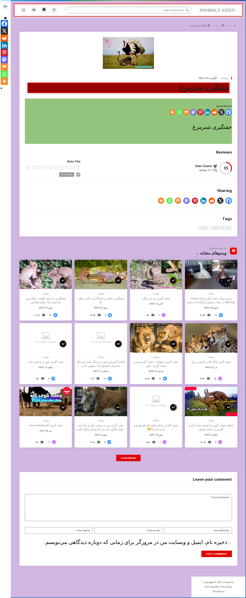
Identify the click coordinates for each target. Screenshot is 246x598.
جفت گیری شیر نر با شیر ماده (46, 362)
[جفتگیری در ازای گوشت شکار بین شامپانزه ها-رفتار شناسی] (45, 274)
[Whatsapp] (179, 112)
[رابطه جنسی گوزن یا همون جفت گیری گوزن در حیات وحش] (211, 401)
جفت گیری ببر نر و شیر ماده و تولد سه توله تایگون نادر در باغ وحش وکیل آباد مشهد (101, 429)
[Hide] (1, 88)
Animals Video (217, 10)
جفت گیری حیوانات (221, 228)
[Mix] (186, 112)
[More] (172, 112)
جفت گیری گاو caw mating (46, 425)
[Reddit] (214, 112)
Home (229, 25)
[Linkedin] (207, 112)
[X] (221, 112)
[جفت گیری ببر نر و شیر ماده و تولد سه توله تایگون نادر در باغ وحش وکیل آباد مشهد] (101, 401)
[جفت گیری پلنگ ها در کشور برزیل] (211, 338)
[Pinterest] (200, 112)
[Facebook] (228, 112)
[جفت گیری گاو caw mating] (45, 401)
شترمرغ (203, 228)
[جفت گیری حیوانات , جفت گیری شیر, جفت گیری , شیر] (156, 338)
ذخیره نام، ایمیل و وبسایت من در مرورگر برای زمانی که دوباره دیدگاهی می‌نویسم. (135, 542)
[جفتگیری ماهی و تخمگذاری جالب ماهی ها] (101, 274)
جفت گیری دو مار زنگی (156, 298)
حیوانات (216, 25)
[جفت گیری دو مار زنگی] (156, 274)
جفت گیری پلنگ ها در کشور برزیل (211, 362)
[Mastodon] (193, 112)
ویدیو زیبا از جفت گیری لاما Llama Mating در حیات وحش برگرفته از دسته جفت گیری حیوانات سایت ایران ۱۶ (211, 302)
